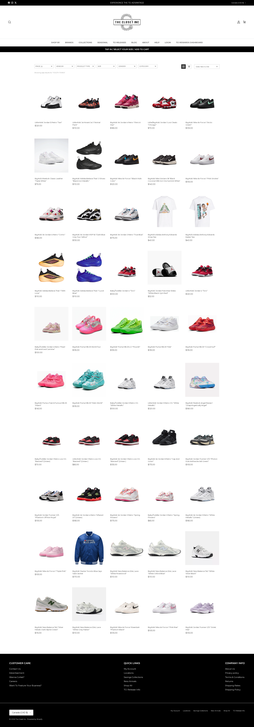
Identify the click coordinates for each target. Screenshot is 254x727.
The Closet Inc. (20, 719)
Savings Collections (133, 677)
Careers (13, 681)
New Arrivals (130, 681)
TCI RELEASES (119, 42)
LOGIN (168, 42)
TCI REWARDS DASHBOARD (189, 42)
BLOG (134, 42)
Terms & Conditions (234, 677)
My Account (130, 669)
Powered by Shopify (34, 719)
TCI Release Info (132, 689)
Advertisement (16, 673)
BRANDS (69, 42)
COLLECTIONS (85, 42)
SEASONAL (102, 42)
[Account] (238, 22)
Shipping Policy (233, 689)
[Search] (9, 22)
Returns (229, 681)
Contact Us (15, 669)
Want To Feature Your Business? (25, 685)
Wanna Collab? (16, 677)
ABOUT (145, 42)
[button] (44, 66)
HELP (156, 42)
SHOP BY (55, 42)
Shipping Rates (232, 685)
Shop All (128, 685)
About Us (230, 669)
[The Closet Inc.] (127, 22)
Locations (128, 673)
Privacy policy (232, 673)
